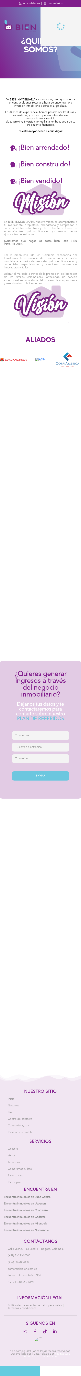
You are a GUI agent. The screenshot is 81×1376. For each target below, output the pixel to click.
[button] (10, 1359)
